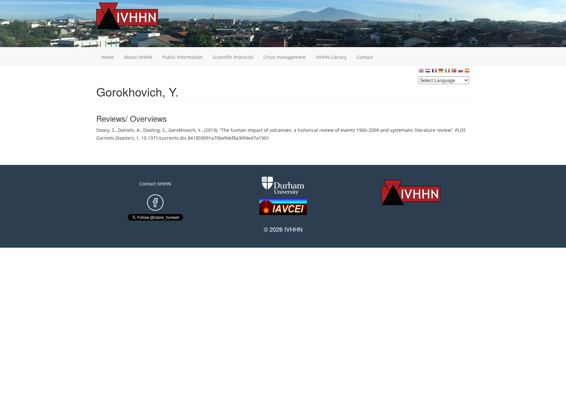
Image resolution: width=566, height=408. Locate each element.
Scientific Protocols (233, 57)
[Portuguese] (454, 72)
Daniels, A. (129, 130)
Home (107, 57)
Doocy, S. (106, 130)
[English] (421, 72)
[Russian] (460, 72)
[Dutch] (427, 72)
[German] (440, 72)
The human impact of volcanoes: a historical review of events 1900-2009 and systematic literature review (336, 130)
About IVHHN (138, 57)
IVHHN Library (331, 57)
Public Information (182, 57)
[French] (434, 72)
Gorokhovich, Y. (185, 130)
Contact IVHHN (155, 184)
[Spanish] (467, 72)
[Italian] (447, 72)
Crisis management (284, 57)
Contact (364, 57)
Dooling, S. (154, 130)
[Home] (137, 16)
